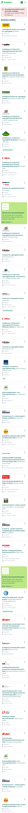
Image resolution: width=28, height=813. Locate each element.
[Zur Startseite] (6, 2)
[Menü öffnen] (25, 2)
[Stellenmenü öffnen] (24, 24)
